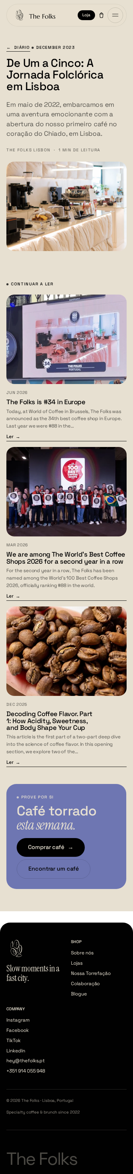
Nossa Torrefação (91, 973)
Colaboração (85, 984)
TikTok (13, 1041)
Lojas (77, 963)
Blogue (79, 994)
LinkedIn (15, 1051)
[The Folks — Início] (34, 15)
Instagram (17, 1020)
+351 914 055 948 (25, 1071)
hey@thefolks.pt (25, 1061)
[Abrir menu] (115, 15)
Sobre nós (82, 953)
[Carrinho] (101, 15)
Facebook (17, 1030)
